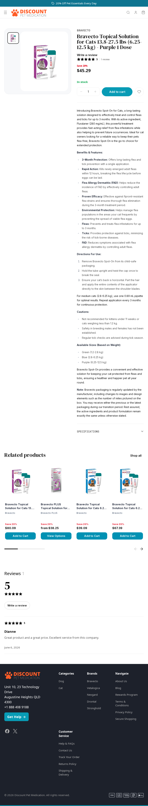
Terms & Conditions (122, 703)
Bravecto (92, 681)
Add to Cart (20, 536)
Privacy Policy (123, 712)
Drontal (91, 701)
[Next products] (141, 549)
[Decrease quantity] (81, 91)
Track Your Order (69, 757)
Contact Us (65, 750)
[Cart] (143, 12)
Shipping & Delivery (65, 772)
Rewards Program (126, 694)
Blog (118, 688)
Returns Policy (67, 764)
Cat (61, 688)
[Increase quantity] (95, 91)
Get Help (16, 717)
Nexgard (92, 694)
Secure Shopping (125, 719)
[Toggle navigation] (5, 12)
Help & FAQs (67, 743)
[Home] (29, 12)
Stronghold (94, 708)
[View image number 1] (13, 38)
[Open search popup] (128, 12)
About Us (121, 681)
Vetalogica (93, 688)
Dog (61, 681)
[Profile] (135, 12)
